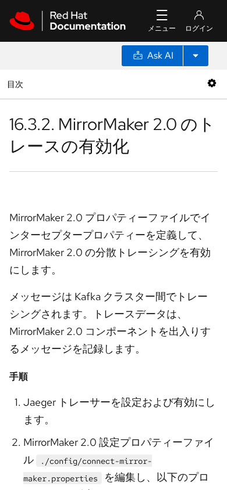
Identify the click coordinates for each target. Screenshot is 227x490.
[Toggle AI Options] (195, 55)
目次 (16, 83)
